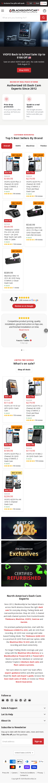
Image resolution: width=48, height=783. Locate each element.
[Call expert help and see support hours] (29, 3)
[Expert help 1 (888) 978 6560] (29, 3)
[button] (8, 193)
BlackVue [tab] (30, 146)
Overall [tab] (7, 146)
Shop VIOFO (24, 70)
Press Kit (5, 773)
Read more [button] (24, 329)
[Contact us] (36, 3)
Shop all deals (24, 369)
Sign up (38, 741)
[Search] (43, 18)
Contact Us (24, 775)
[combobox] (20, 18)
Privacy (40, 773)
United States (23, 753)
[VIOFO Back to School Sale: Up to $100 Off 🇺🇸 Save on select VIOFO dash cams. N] (24, 34)
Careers (15, 773)
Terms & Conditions (27, 773)
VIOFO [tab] (18, 146)
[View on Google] (24, 335)
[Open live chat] (43, 3)
